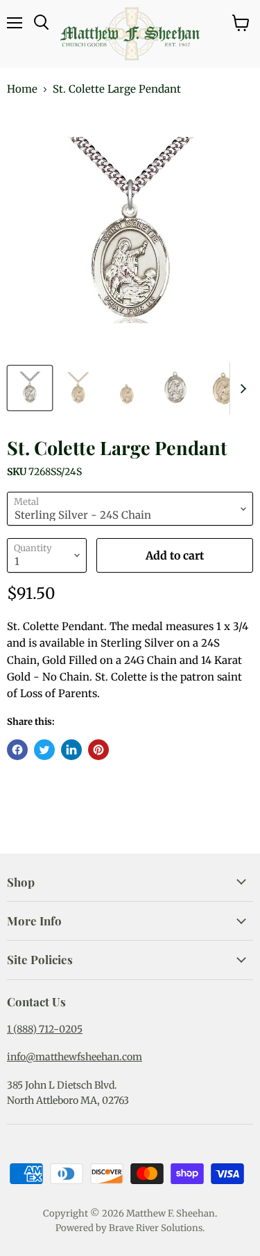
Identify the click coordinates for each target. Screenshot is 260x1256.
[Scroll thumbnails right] (240, 388)
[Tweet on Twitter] (44, 749)
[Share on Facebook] (17, 749)
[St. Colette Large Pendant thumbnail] (30, 388)
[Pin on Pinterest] (98, 749)
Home (22, 89)
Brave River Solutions (155, 1228)
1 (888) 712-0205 (45, 1029)
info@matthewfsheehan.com (74, 1057)
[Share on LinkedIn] (71, 749)
